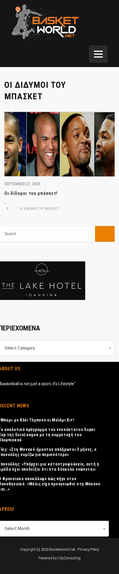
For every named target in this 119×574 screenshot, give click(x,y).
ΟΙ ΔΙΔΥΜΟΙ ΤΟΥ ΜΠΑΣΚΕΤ (39, 209)
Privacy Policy (88, 549)
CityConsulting (69, 558)
